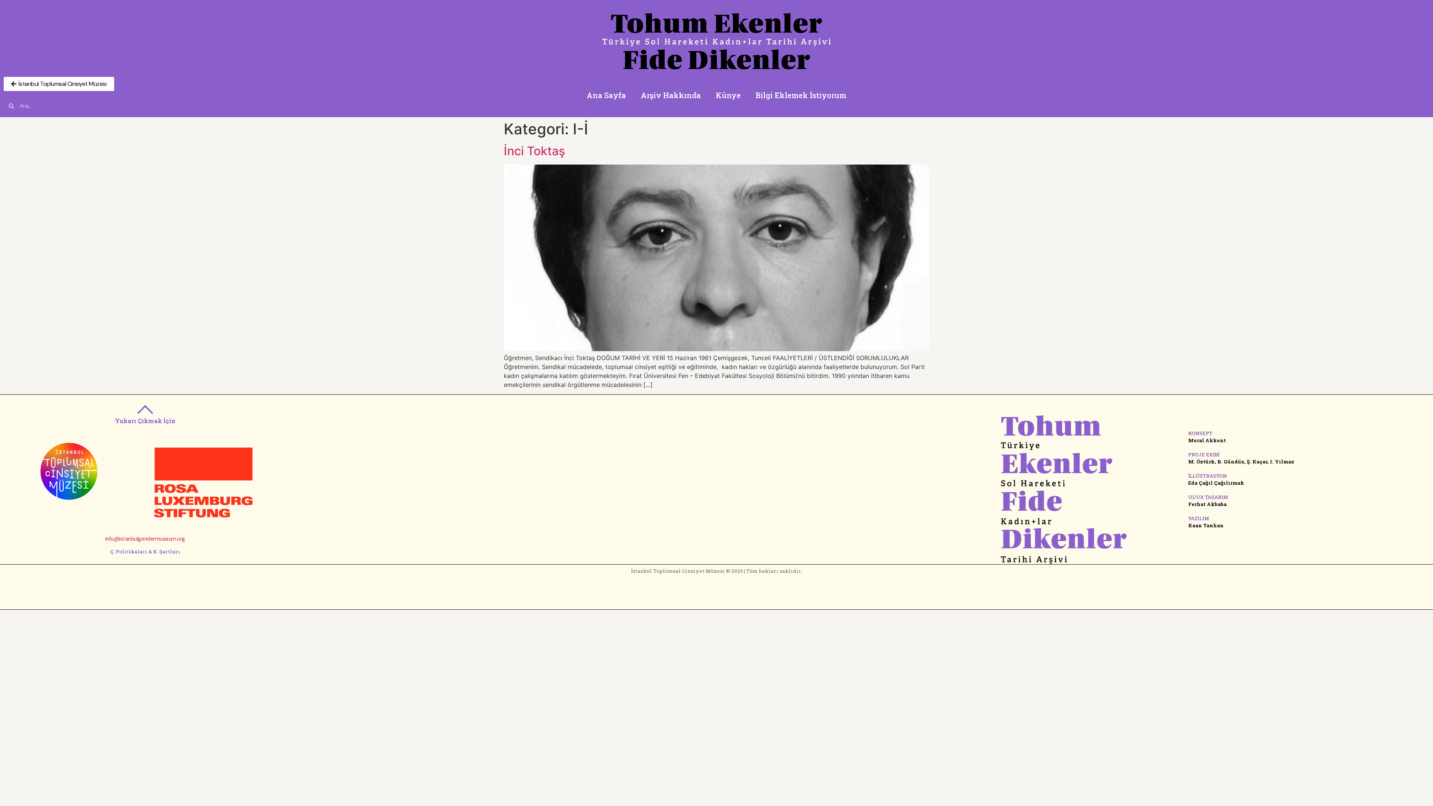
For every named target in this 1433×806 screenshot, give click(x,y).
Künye (728, 95)
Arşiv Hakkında (671, 95)
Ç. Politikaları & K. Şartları (145, 551)
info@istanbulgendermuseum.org (145, 539)
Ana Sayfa (606, 95)
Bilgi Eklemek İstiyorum (801, 95)
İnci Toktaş (534, 151)
